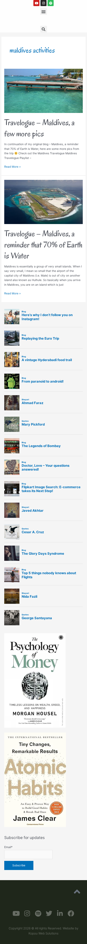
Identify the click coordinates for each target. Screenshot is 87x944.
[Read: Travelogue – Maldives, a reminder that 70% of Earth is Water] (43, 201)
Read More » (12, 166)
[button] (43, 11)
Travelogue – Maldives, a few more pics (39, 128)
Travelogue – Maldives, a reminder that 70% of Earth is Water (43, 244)
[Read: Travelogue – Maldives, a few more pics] (43, 90)
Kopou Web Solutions (43, 933)
